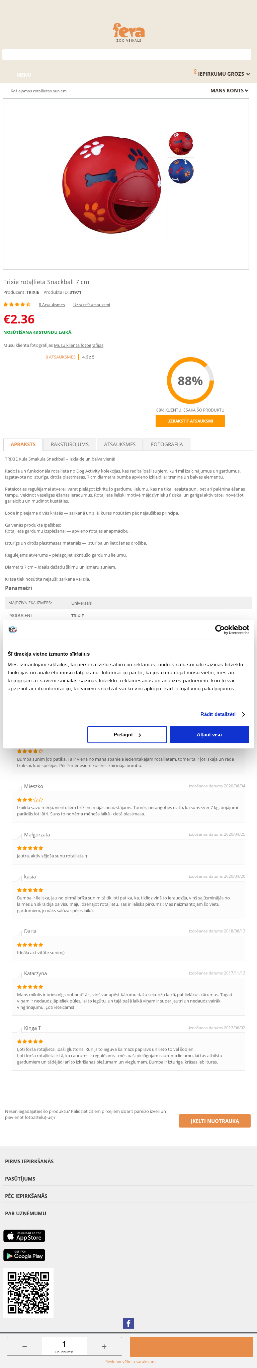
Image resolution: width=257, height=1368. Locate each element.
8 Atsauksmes (52, 304)
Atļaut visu (209, 734)
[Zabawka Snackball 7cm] (126, 184)
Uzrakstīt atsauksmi (91, 304)
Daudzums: (64, 1351)
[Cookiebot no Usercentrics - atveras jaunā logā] (220, 630)
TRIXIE (32, 292)
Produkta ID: (56, 292)
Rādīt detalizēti (218, 714)
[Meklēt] (246, 54)
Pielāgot (123, 734)
